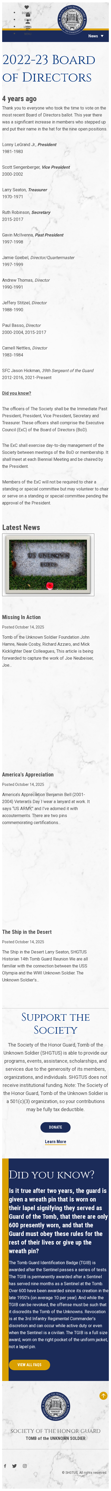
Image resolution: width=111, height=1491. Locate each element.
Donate (27, 13)
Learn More (55, 1142)
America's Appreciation (28, 774)
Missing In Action (21, 617)
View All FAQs (29, 1365)
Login (28, 27)
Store (28, 20)
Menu (28, 34)
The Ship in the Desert (27, 932)
